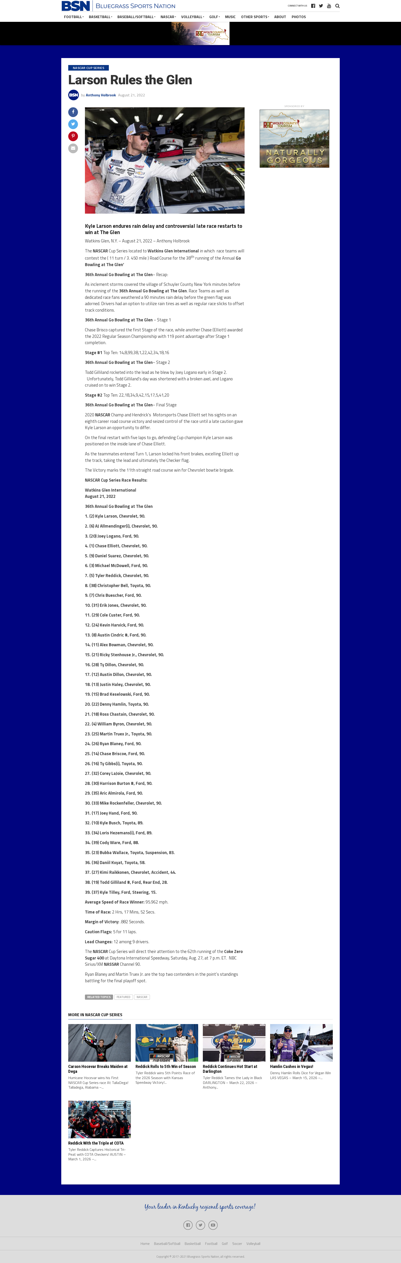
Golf (213, 17)
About (280, 17)
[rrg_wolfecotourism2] (294, 166)
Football (73, 17)
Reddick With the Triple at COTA (96, 1143)
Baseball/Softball (135, 17)
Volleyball (191, 17)
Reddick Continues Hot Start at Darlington (230, 1069)
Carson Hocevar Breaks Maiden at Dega (98, 1069)
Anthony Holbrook (101, 95)
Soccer (237, 1243)
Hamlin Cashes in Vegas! (291, 1066)
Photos (299, 17)
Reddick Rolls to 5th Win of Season (166, 1066)
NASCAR (167, 17)
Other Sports (254, 17)
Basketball (99, 17)
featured (123, 997)
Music (230, 17)
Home (145, 1243)
